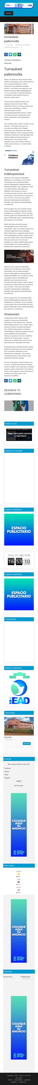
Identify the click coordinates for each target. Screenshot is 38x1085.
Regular (7, 778)
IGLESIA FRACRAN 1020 (11, 47)
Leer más (27, 743)
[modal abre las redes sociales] (19, 54)
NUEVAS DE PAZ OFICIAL (22, 45)
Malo (6, 774)
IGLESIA (8, 737)
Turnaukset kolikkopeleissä (12, 60)
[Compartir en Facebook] (6, 54)
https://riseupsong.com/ (24, 90)
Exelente (8, 768)
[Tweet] (10, 54)
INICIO (10, 1080)
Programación (25, 977)
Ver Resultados (18, 785)
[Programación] (10, 982)
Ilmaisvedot (7, 63)
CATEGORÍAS (18, 1080)
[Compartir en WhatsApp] (15, 54)
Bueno (7, 771)
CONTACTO (22, 1082)
